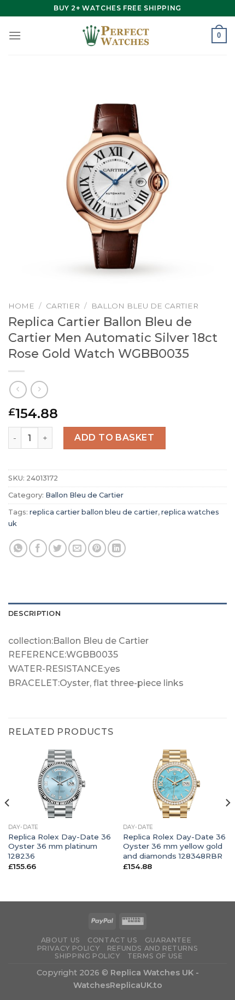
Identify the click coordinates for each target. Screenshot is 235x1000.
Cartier (63, 305)
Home (21, 305)
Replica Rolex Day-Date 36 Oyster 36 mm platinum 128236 (59, 846)
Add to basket (114, 437)
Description (34, 613)
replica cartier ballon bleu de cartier (94, 512)
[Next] (227, 824)
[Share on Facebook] (38, 548)
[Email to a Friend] (77, 548)
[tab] (117, 614)
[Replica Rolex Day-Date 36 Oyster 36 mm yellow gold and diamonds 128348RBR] (175, 784)
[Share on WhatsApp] (18, 548)
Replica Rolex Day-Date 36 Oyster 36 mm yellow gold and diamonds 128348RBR (174, 846)
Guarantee (168, 940)
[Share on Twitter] (58, 548)
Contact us (112, 940)
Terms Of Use (155, 956)
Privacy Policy (68, 948)
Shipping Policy (87, 956)
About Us (60, 940)
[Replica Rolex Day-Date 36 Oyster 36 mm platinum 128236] (60, 784)
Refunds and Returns (152, 948)
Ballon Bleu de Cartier (144, 305)
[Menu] (14, 35)
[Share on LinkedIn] (117, 548)
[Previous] (7, 824)
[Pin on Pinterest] (97, 548)
